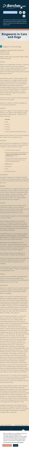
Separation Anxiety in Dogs (22, 425)
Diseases (15, 50)
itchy (15, 135)
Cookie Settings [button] (7, 445)
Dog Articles (20, 50)
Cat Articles (10, 50)
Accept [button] (15, 445)
